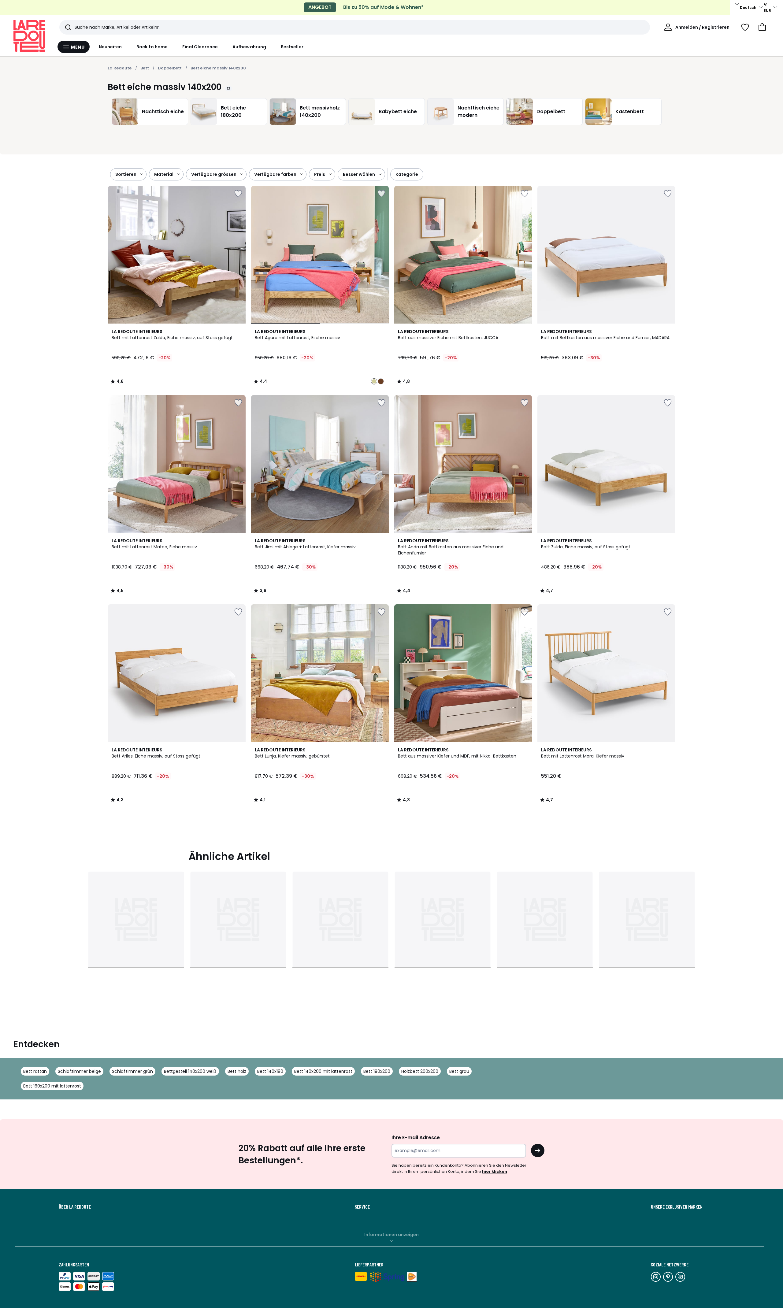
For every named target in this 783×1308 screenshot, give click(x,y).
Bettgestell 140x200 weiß (190, 1071)
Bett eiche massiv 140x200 (218, 68)
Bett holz (237, 1071)
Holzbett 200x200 (419, 1071)
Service (362, 1207)
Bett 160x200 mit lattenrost (52, 1086)
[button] (762, 27)
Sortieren (125, 174)
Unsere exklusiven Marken (677, 1207)
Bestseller (292, 47)
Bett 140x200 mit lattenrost (323, 1071)
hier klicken (494, 1171)
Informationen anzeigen (391, 1235)
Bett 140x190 (270, 1071)
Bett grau (459, 1071)
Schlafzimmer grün (132, 1071)
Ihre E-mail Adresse (416, 1137)
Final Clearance (200, 47)
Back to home (152, 47)
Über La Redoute (75, 1207)
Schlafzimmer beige (79, 1071)
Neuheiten (110, 47)
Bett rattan (35, 1071)
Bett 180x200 (376, 1071)
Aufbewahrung (249, 47)
